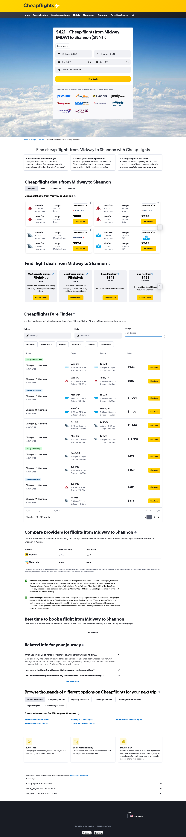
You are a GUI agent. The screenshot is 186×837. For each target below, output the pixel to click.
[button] (105, 38)
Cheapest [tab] (31, 188)
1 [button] (149, 517)
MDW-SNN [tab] (93, 632)
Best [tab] (43, 188)
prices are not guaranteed (79, 776)
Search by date (40, 15)
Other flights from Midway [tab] (129, 699)
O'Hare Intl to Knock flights (82, 723)
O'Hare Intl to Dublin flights (37, 719)
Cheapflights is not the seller (39, 783)
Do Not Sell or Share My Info (84, 826)
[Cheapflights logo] (39, 6)
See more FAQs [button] (72, 681)
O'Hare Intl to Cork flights (36, 723)
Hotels (76, 15)
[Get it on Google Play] (86, 833)
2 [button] (154, 517)
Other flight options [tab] (103, 699)
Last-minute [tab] (56, 188)
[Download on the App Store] (98, 833)
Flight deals (88, 15)
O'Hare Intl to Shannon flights (129, 719)
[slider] (163, 336)
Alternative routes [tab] (35, 699)
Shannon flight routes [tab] (54, 706)
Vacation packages (60, 15)
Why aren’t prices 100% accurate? (42, 793)
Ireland (41, 140)
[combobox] (62, 46)
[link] (41, 297)
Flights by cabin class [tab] (80, 699)
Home (27, 15)
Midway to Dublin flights (81, 719)
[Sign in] (133, 15)
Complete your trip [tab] (56, 699)
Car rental (102, 15)
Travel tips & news (119, 15)
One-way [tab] (71, 188)
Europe (33, 140)
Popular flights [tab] (33, 706)
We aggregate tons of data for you (41, 788)
